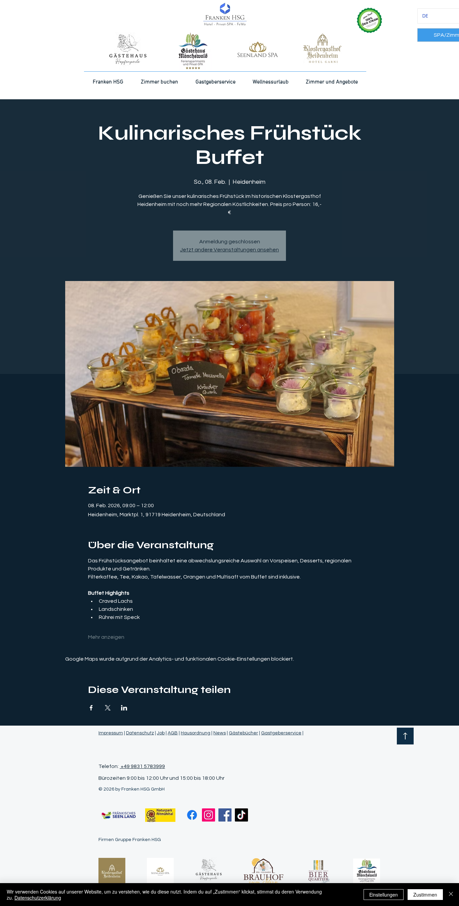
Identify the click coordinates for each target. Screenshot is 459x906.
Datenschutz (140, 733)
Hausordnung (195, 733)
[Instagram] (208, 815)
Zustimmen (425, 894)
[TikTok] (241, 815)
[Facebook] (192, 815)
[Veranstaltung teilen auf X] (108, 707)
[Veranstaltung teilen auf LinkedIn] (124, 707)
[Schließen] (451, 894)
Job (161, 733)
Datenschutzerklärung (37, 897)
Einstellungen (383, 894)
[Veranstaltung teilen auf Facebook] (91, 707)
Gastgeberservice (281, 733)
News (219, 733)
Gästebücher (243, 733)
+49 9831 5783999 (142, 766)
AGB (173, 733)
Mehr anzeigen (106, 637)
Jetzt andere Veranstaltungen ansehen (229, 249)
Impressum (110, 733)
